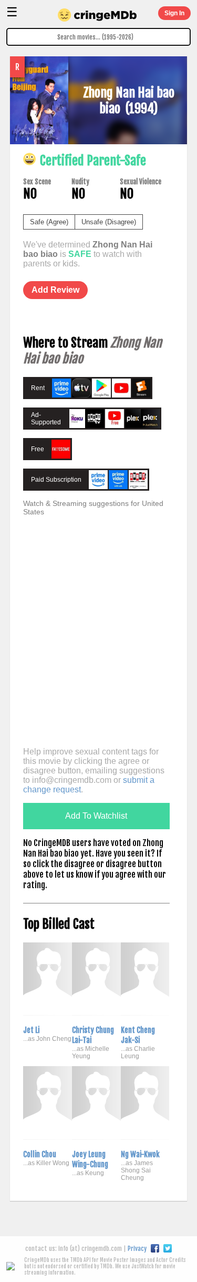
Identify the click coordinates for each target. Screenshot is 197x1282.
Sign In (174, 13)
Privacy (137, 1249)
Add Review (55, 289)
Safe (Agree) (49, 222)
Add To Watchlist (96, 815)
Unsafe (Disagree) (108, 222)
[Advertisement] (98, 640)
